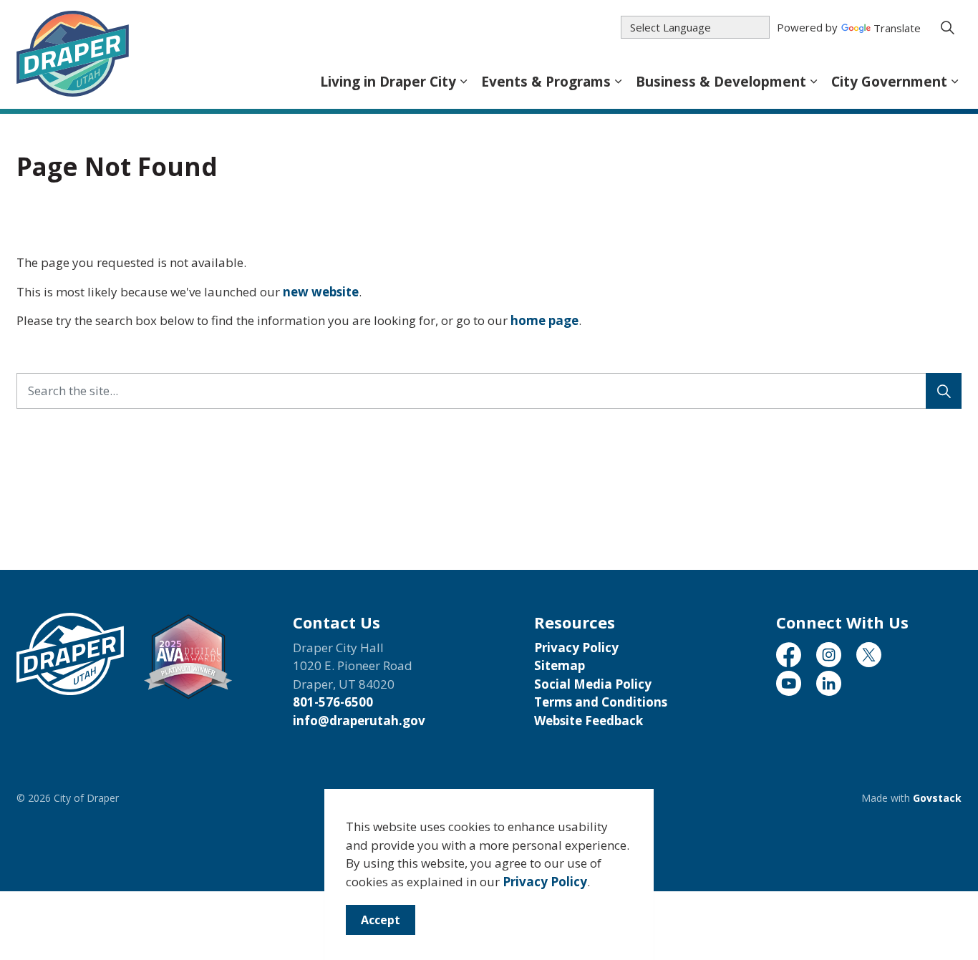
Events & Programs (546, 81)
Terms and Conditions (600, 702)
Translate (897, 29)
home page (544, 320)
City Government (889, 81)
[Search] (944, 391)
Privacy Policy (545, 881)
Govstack (937, 798)
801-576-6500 (333, 702)
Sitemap (559, 665)
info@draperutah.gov (359, 720)
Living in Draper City (388, 81)
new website (321, 291)
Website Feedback (588, 720)
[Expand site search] (947, 27)
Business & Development (721, 81)
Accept (380, 920)
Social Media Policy (593, 684)
